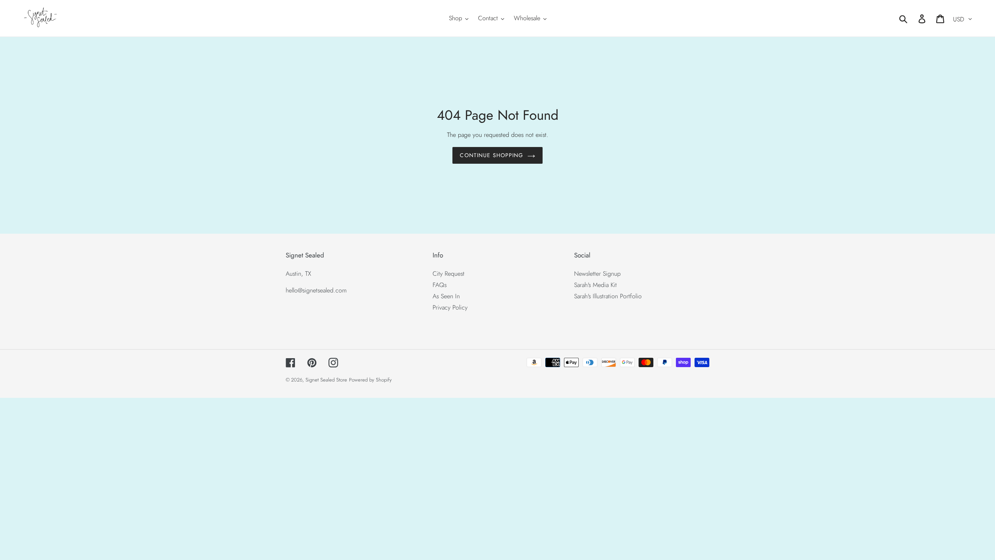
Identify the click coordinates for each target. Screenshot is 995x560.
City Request (448, 273)
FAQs (440, 284)
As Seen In (446, 296)
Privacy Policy (450, 307)
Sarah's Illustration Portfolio (608, 296)
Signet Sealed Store (326, 379)
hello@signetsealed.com (316, 290)
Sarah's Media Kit (595, 284)
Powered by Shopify (370, 379)
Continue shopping (491, 155)
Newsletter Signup (597, 273)
